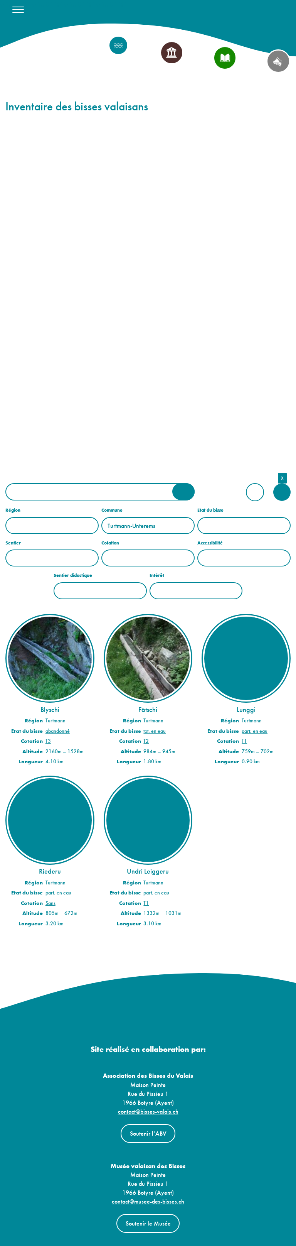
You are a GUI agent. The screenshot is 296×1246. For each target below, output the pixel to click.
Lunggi (246, 709)
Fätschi (147, 709)
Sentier (13, 543)
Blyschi (49, 709)
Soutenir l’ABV (148, 1133)
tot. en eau (154, 731)
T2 (146, 741)
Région (12, 510)
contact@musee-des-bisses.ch (148, 1201)
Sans (50, 903)
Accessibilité (210, 543)
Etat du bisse (210, 510)
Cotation (110, 543)
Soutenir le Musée (148, 1223)
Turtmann (55, 720)
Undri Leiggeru (148, 871)
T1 (244, 741)
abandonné (57, 731)
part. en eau (254, 731)
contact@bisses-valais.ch (148, 1111)
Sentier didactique (73, 575)
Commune (112, 510)
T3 (48, 741)
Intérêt (157, 575)
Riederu (50, 871)
